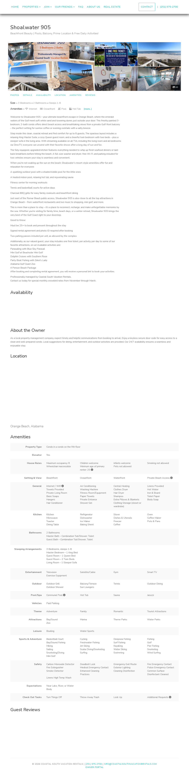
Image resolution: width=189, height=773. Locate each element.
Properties (30, 6)
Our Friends (63, 6)
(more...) (88, 109)
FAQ (80, 6)
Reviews (90, 95)
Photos (14, 95)
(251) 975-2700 (169, 6)
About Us (93, 6)
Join (46, 6)
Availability (43, 95)
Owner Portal (94, 767)
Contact (147, 6)
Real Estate (112, 6)
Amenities (76, 95)
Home (15, 6)
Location (60, 95)
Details (27, 95)
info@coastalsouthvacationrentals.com (130, 764)
